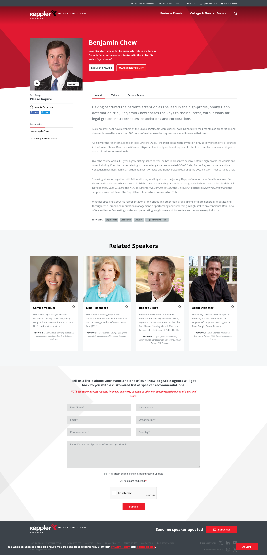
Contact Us (189, 3)
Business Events (171, 13)
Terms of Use (145, 547)
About (98, 95)
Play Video (37, 83)
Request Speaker (101, 67)
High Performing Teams (157, 219)
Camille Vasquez (44, 308)
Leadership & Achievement (43, 138)
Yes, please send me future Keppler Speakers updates (136, 473)
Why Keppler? (165, 3)
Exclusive (139, 219)
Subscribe (224, 529)
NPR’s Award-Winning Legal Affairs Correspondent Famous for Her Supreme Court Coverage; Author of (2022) (106, 320)
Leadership (126, 219)
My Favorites (230, 3)
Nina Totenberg (97, 308)
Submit (133, 506)
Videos (115, 95)
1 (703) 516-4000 (210, 3)
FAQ (178, 3)
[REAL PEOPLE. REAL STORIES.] (43, 14)
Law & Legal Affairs (39, 131)
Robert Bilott (148, 308)
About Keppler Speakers (142, 3)
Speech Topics (136, 95)
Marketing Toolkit (131, 67)
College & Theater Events (208, 13)
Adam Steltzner (203, 308)
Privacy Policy (120, 547)
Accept (246, 546)
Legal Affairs (111, 219)
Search (235, 14)
